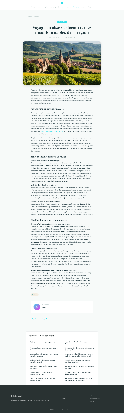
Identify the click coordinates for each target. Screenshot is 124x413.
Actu (39, 7)
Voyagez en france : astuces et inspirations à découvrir (43, 349)
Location (68, 7)
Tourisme (76, 7)
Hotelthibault (16, 396)
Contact (92, 401)
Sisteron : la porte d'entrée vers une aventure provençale (44, 367)
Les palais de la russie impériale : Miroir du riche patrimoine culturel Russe (79, 379)
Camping (53, 7)
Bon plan (45, 7)
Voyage (90, 7)
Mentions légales (95, 398)
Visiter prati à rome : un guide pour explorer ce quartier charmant (44, 343)
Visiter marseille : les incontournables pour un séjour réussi (79, 349)
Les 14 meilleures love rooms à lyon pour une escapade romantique (44, 355)
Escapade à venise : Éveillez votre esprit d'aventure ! (77, 343)
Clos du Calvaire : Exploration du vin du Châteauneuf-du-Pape (42, 373)
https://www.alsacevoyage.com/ (52, 131)
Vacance (83, 7)
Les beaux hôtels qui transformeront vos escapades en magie (42, 361)
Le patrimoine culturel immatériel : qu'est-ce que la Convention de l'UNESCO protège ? (79, 355)
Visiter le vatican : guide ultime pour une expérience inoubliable (78, 361)
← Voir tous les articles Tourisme (41, 319)
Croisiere (60, 7)
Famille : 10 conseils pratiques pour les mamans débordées (42, 379)
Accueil (33, 7)
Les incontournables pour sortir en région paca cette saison (79, 367)
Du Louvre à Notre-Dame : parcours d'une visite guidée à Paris (78, 373)
